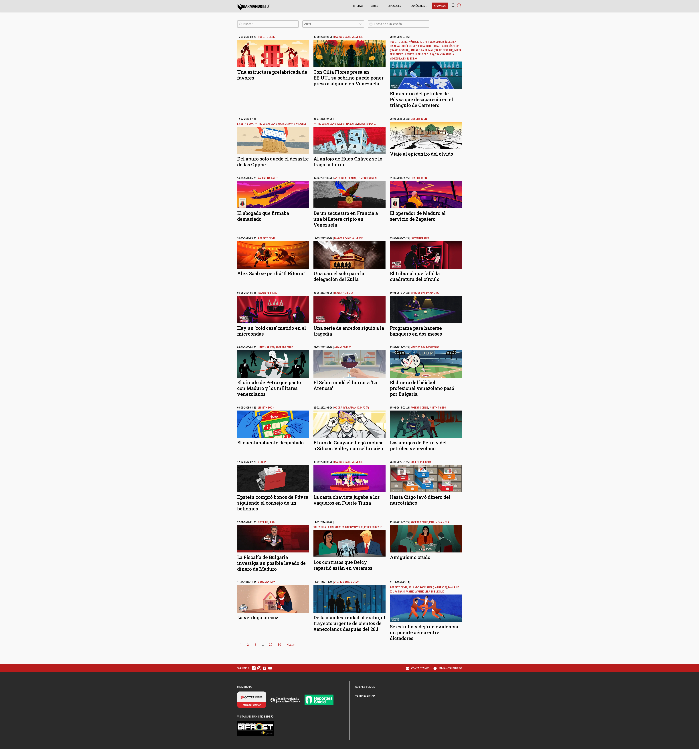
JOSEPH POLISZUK (421, 462)
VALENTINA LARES (347, 123)
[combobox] (330, 24)
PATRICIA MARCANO (265, 123)
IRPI (345, 407)
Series (374, 5)
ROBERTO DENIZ (266, 37)
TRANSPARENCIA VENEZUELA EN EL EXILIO (421, 591)
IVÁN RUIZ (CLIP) (417, 41)
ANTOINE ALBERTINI (345, 178)
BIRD (272, 522)
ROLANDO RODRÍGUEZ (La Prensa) (427, 587)
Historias (357, 5)
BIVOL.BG (263, 522)
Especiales (394, 5)
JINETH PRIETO (266, 347)
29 (270, 644)
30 (279, 644)
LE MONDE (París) (368, 178)
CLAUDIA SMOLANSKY (346, 582)
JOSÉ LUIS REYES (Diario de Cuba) (420, 46)
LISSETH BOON (245, 123)
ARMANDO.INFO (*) (358, 407)
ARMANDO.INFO (343, 347)
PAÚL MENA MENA (439, 522)
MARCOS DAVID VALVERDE (348, 37)
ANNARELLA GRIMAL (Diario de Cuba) (431, 50)
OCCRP (337, 407)
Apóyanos (440, 5)
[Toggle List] (360, 24)
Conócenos (418, 5)
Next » (291, 644)
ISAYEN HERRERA (420, 238)
